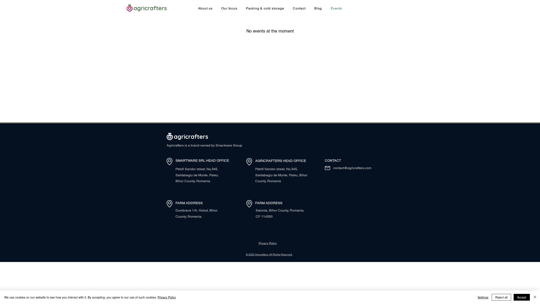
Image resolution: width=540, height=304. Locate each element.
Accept (521, 297)
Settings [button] (483, 297)
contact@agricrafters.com (352, 168)
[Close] (534, 297)
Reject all (501, 297)
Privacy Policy (167, 297)
